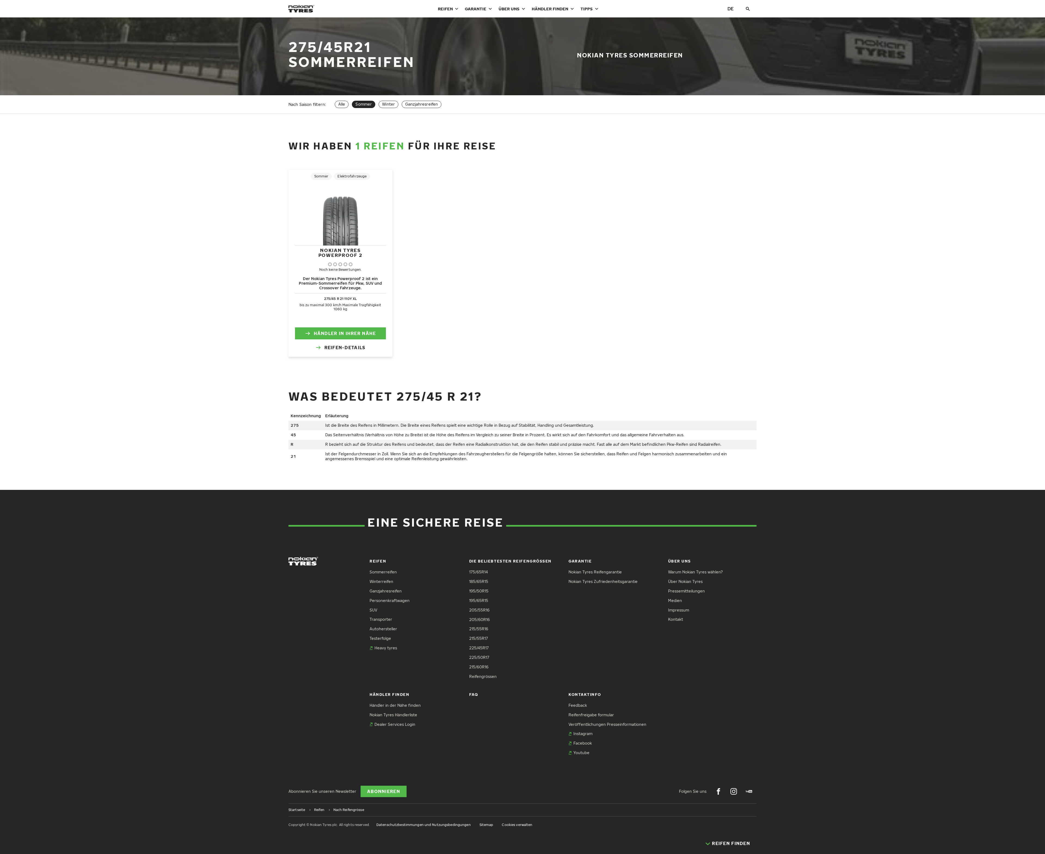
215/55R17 (478, 638)
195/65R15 (478, 600)
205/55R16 (479, 610)
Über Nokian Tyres (685, 581)
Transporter (381, 619)
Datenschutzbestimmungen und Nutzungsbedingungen (423, 825)
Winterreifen (381, 581)
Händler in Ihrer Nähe (345, 333)
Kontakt (675, 619)
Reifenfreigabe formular (591, 714)
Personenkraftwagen (390, 600)
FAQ (473, 694)
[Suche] (748, 8)
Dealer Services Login (394, 724)
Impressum (678, 610)
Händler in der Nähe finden (395, 705)
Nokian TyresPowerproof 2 (340, 252)
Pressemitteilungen (686, 591)
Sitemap (486, 825)
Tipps (586, 8)
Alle (341, 104)
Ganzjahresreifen (421, 104)
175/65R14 (478, 572)
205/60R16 (479, 619)
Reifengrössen (483, 676)
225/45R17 (479, 648)
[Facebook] (718, 791)
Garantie (475, 8)
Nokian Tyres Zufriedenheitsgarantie (603, 581)
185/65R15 (478, 581)
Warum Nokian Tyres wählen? (695, 572)
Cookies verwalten (517, 825)
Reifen (445, 8)
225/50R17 (479, 657)
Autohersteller (383, 628)
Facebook (582, 743)
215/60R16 (478, 667)
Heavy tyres (385, 648)
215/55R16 (478, 628)
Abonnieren (383, 791)
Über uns (509, 8)
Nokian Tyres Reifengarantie (595, 572)
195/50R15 (478, 591)
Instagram (582, 733)
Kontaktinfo (584, 694)
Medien (675, 600)
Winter (388, 104)
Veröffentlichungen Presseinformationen (607, 724)
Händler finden (550, 8)
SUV (373, 610)
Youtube (581, 752)
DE (730, 8)
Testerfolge (380, 638)
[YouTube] (749, 791)
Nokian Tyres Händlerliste (393, 714)
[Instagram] (733, 791)
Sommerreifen (383, 572)
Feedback (577, 705)
